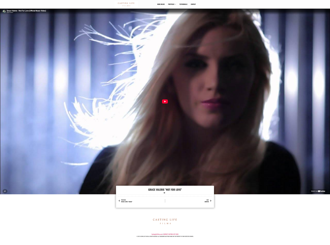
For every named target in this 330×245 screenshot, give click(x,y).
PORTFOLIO (171, 4)
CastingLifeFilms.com (157, 234)
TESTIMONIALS (183, 4)
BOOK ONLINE (161, 4)
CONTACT (193, 4)
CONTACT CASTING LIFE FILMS (170, 234)
